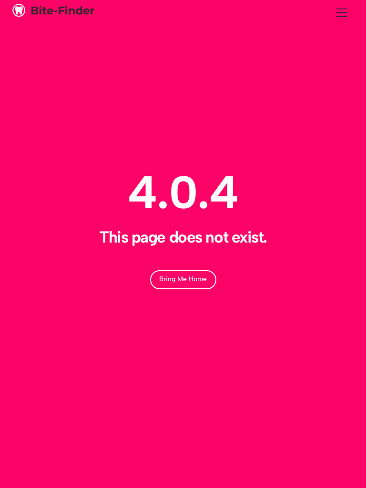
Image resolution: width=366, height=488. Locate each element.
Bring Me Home (183, 279)
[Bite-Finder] (52, 16)
